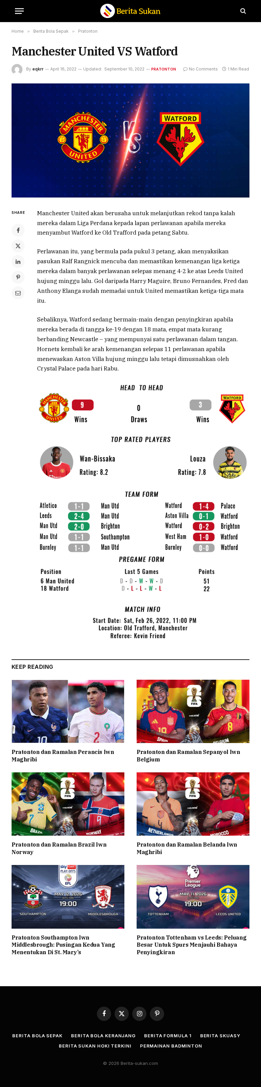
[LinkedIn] (18, 261)
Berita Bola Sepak (37, 1035)
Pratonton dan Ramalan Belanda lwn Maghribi (187, 848)
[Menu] (19, 11)
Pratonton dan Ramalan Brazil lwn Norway (59, 848)
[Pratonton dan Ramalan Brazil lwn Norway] (68, 804)
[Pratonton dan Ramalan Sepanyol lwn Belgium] (193, 711)
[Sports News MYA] (130, 11)
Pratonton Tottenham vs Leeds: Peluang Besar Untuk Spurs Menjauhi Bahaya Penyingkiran (191, 945)
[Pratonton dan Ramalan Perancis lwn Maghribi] (68, 711)
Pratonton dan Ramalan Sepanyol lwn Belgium (188, 756)
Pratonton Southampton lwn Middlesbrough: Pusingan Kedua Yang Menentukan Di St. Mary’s (63, 945)
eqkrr (38, 69)
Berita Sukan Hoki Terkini (95, 1046)
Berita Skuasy (220, 1035)
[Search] (242, 11)
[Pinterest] (18, 277)
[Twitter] (18, 245)
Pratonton (163, 69)
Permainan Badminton (171, 1046)
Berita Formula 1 (168, 1035)
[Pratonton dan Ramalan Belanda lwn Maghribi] (193, 804)
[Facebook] (18, 230)
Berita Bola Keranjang (103, 1035)
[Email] (18, 292)
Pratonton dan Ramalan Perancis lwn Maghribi (63, 756)
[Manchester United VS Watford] (130, 140)
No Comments (203, 69)
